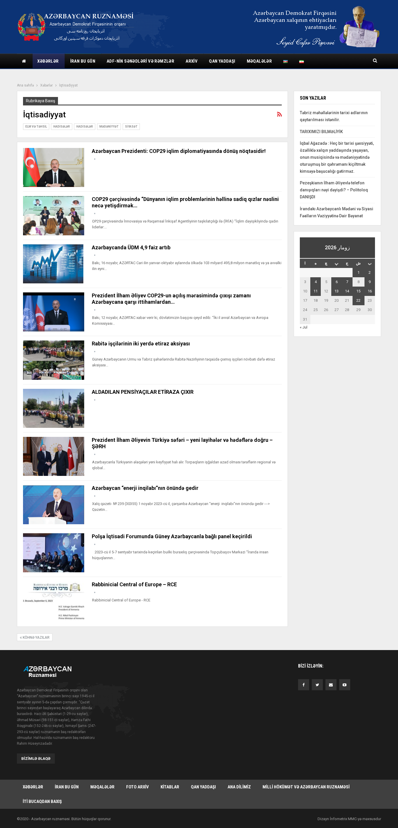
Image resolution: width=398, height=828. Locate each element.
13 (336, 291)
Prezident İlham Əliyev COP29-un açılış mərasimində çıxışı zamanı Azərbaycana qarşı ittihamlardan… (171, 298)
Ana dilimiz (239, 787)
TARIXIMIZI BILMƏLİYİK (321, 131)
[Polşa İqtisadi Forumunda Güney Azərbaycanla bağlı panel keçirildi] (53, 552)
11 (316, 291)
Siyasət (131, 126)
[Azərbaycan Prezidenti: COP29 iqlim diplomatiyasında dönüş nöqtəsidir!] (53, 167)
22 (358, 300)
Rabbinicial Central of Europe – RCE (134, 584)
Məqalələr (259, 61)
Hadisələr (61, 126)
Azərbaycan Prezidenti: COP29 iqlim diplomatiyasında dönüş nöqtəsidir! (179, 151)
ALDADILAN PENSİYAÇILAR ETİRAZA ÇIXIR (142, 392)
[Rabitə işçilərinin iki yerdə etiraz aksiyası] (53, 359)
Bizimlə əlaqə (35, 758)
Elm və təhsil (36, 126)
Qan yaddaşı (222, 61)
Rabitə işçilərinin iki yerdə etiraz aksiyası (141, 343)
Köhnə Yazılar (36, 637)
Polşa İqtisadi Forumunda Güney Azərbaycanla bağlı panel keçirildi (172, 536)
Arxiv (192, 61)
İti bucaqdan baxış (42, 801)
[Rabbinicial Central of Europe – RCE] (53, 600)
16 (370, 291)
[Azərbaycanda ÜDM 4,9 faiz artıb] (53, 263)
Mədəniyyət (109, 126)
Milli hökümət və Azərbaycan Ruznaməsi (306, 787)
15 (358, 291)
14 (347, 291)
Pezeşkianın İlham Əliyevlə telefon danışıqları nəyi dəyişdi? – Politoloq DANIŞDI (334, 190)
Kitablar (170, 787)
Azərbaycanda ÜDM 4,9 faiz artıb (131, 247)
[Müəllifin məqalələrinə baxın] (95, 159)
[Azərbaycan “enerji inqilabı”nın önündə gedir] (53, 504)
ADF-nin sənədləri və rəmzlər (140, 61)
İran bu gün (82, 61)
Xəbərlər (48, 61)
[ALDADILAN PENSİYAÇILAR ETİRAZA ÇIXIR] (53, 408)
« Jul (303, 327)
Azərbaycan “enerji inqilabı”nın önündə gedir (145, 488)
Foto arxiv (137, 787)
